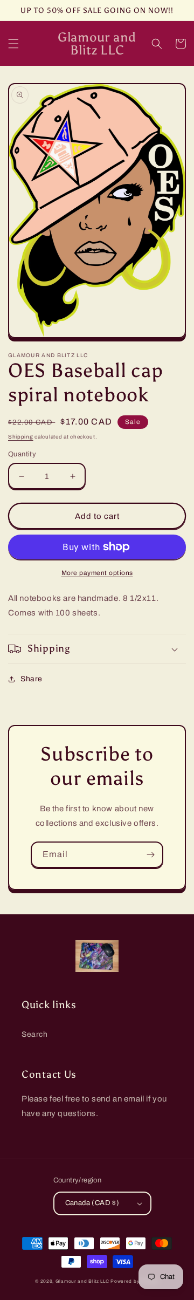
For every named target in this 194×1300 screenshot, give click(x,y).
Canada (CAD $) (92, 1203)
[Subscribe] (150, 854)
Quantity (22, 454)
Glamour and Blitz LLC (82, 1281)
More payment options (97, 573)
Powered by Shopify (134, 1281)
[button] (13, 44)
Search (35, 1034)
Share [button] (31, 679)
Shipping (20, 437)
